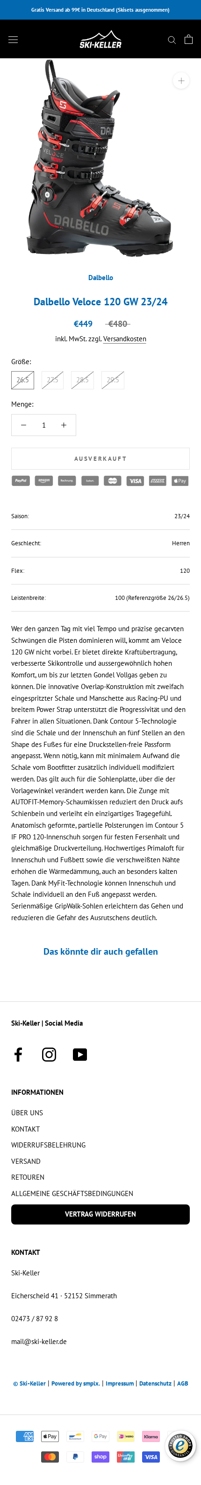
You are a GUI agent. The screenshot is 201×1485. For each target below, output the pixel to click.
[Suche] (172, 39)
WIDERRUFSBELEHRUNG (48, 1144)
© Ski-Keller (29, 1383)
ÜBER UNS (27, 1112)
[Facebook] (18, 1053)
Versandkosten (124, 338)
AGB (182, 1383)
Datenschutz (155, 1383)
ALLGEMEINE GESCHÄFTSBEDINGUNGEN (72, 1193)
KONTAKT (25, 1129)
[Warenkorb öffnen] (189, 39)
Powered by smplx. (75, 1383)
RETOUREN (27, 1177)
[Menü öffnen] (13, 39)
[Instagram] (49, 1053)
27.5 (52, 379)
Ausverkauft (100, 459)
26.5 (22, 379)
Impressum (120, 1383)
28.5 (82, 379)
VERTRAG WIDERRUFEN (100, 1214)
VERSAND (26, 1161)
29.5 (113, 379)
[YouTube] (80, 1053)
